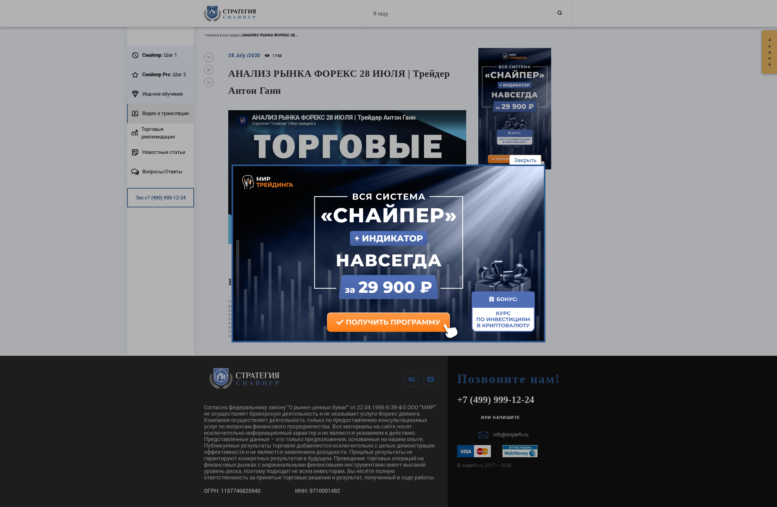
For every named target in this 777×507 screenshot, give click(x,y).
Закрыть (525, 160)
